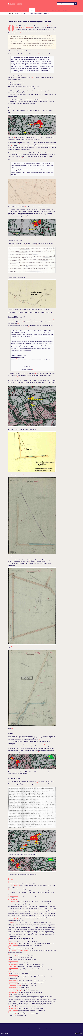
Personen (46, 10)
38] (11, 646)
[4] (38, 53)
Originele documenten (56, 10)
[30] (32, 369)
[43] (28, 741)
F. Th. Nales (42, 152)
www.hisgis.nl (13, 922)
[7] (32, 77)
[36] (23, 556)
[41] (11, 737)
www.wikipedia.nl (14, 901)
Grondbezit (24, 13)
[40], (42, 735)
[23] (37, 244)
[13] (11, 145)
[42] (39, 739)
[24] (19, 309)
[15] (30, 148)
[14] (14, 147)
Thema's (32, 10)
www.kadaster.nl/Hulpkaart (14, 985)
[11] (14, 137)
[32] (17, 376)
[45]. (44, 744)
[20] (26, 216)
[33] (46, 382)
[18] (16, 174)
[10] (39, 90)
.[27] (18, 323)
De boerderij (39, 10)
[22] (25, 244)
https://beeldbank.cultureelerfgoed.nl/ (19, 950)
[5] (20, 57)
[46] (38, 751)
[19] (25, 206)
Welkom (15, 10)
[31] (35, 373)
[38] (9, 991)
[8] (39, 86)
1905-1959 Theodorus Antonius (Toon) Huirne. (39, 13)
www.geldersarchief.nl (15, 885)
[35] (23, 474)
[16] (25, 155)
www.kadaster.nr (14, 989)
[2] (8, 883)
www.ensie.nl (11, 971)
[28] (28, 326)
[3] (20, 32)
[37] (29, 561)
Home (9, 10)
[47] (37, 782)
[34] (37, 383)
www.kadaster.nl (13, 899)
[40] (9, 994)
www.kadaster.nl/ (14, 896)
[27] (9, 966)
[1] (8, 882)
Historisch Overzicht (23, 10)
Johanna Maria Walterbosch (26, 27)
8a (8, 899)
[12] (19, 143)
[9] (30, 90)
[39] (12, 728)
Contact (65, 10)
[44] (15, 742)
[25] (54, 319)
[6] (39, 69)
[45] (9, 1012)
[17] (22, 157)
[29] (16, 358)
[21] (53, 243)
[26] (23, 321)
